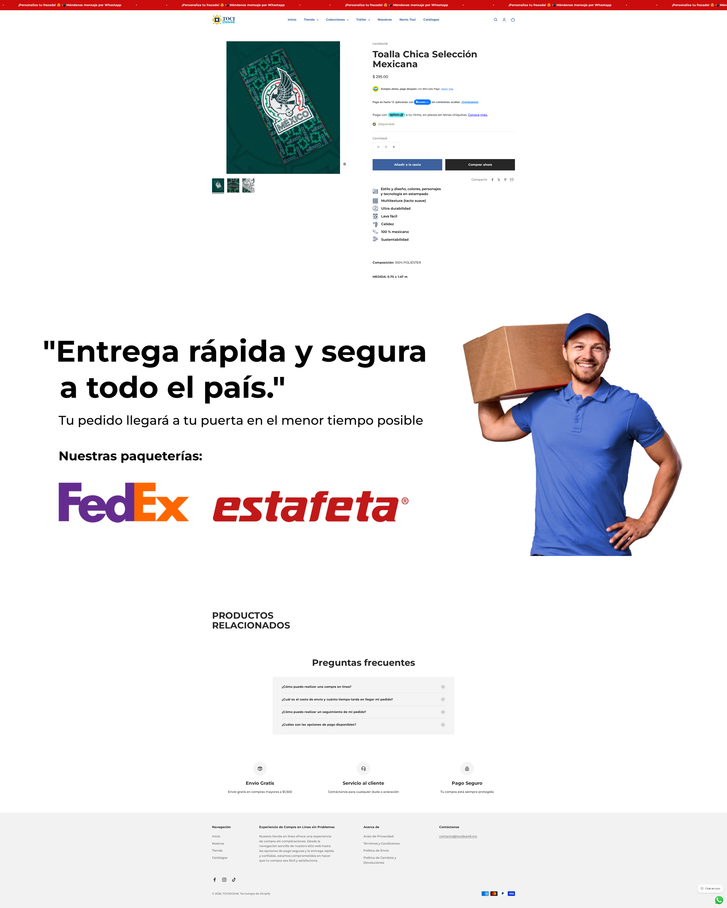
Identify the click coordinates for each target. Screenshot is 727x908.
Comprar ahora (480, 164)
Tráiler (361, 19)
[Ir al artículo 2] (233, 186)
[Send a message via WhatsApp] (719, 900)
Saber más (447, 89)
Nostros (218, 843)
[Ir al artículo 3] (248, 186)
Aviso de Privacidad (379, 836)
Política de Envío (376, 850)
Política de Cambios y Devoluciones (380, 860)
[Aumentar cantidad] (393, 146)
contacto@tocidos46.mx (458, 836)
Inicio (292, 19)
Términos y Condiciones (382, 843)
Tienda (309, 19)
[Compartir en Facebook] (492, 179)
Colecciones (335, 19)
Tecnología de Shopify (255, 893)
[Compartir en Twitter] (499, 179)
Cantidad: (380, 138)
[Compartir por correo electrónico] (512, 179)
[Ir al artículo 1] (218, 186)
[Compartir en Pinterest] (505, 179)
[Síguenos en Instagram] (224, 879)
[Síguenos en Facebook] (214, 879)
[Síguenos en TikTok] (233, 879)
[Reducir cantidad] (378, 146)
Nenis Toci (407, 19)
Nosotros (385, 19)
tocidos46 (380, 43)
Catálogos (431, 19)
